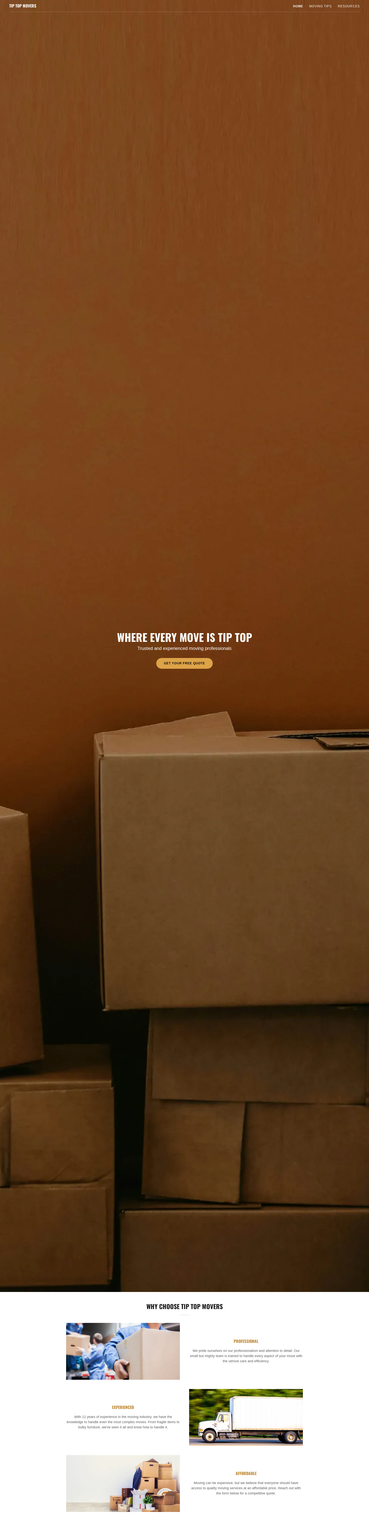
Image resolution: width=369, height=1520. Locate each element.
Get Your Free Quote (184, 663)
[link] (22, 6)
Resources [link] (349, 6)
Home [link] (298, 6)
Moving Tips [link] (320, 6)
